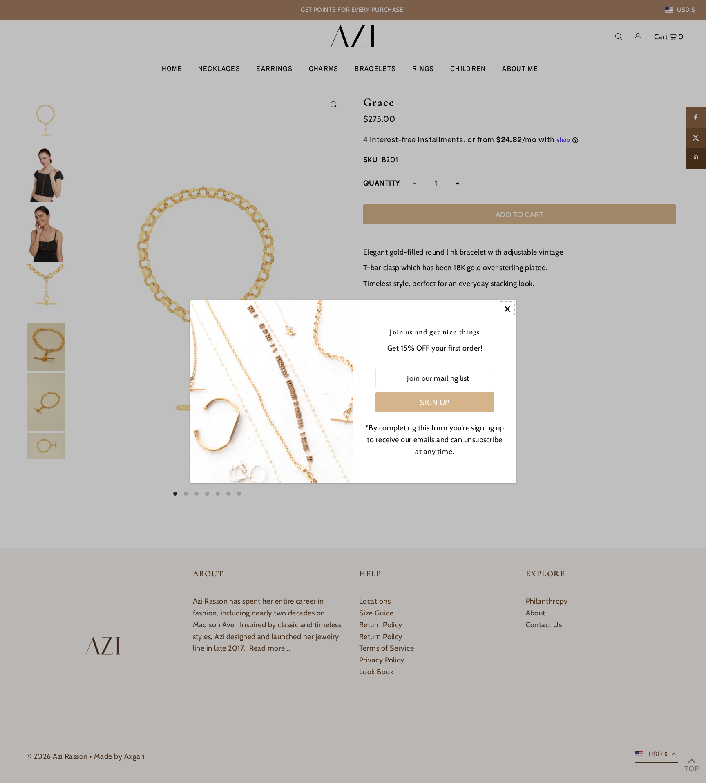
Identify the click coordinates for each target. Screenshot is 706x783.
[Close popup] (507, 309)
